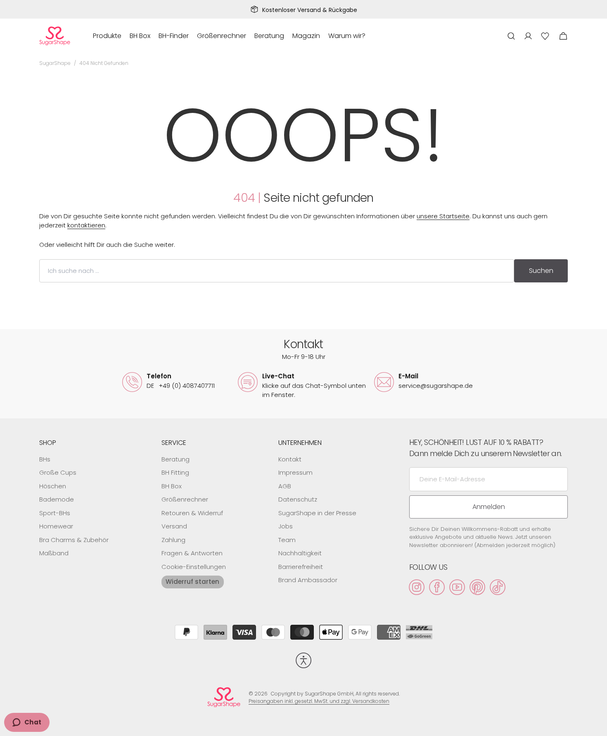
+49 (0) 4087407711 (181, 385)
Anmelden (488, 506)
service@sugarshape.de (435, 385)
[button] (511, 36)
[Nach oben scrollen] (597, 726)
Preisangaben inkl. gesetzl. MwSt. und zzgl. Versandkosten (319, 701)
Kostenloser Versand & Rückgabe (309, 10)
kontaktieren (86, 225)
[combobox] (276, 270)
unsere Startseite (443, 216)
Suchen (541, 270)
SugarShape (55, 63)
